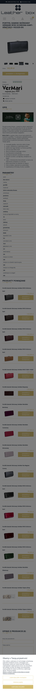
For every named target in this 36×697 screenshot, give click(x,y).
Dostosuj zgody (18, 682)
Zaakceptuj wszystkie (18, 687)
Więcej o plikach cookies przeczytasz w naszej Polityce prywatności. (16, 672)
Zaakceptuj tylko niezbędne (18, 677)
